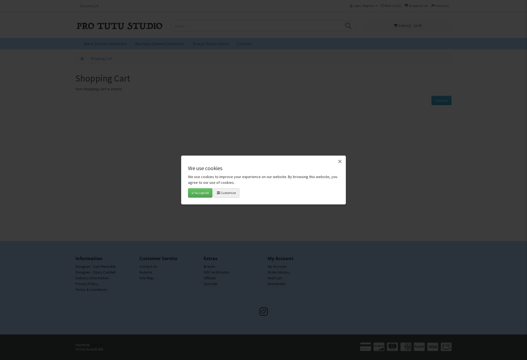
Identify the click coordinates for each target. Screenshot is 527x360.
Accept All (202, 193)
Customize (228, 193)
